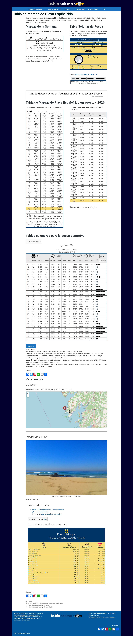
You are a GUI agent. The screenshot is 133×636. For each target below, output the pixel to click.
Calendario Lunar (54, 9)
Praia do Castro (32, 575)
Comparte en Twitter (97, 97)
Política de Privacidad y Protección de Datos (102, 613)
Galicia (36, 603)
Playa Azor (31, 567)
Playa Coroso (32, 571)
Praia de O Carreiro (33, 569)
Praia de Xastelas (33, 551)
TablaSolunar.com (23, 633)
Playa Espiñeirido (33, 580)
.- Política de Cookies (94, 615)
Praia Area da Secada (34, 555)
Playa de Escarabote (34, 549)
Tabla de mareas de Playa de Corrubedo (40, 607)
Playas (30, 601)
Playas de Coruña (44, 603)
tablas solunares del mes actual (86, 74)
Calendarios (93, 9)
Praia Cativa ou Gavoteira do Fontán (38, 573)
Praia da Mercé (32, 557)
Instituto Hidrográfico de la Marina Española (48, 510)
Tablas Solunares (35, 9)
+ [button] (27, 393)
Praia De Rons (32, 559)
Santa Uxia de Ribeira (57, 603)
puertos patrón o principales (51, 514)
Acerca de (91, 619)
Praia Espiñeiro (32, 553)
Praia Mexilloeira (33, 565)
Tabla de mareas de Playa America (38, 605)
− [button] (27, 396)
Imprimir (31, 346)
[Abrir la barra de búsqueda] (104, 9)
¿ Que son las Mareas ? (40, 512)
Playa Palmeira (32, 563)
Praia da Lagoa (32, 578)
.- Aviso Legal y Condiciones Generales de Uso (101, 617)
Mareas (67, 9)
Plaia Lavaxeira (32, 561)
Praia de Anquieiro (33, 576)
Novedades (80, 9)
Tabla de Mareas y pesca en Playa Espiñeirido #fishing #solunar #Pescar (66, 93)
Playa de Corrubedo (34, 582)
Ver (45, 519)
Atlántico (30, 603)
